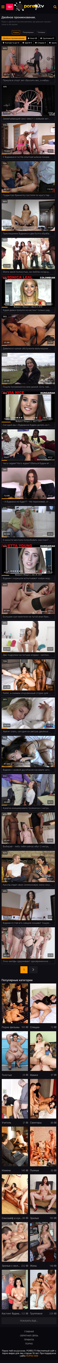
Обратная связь (29, 1335)
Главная (29, 1331)
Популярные (28, 32)
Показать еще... (29, 1320)
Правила (29, 1339)
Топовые (41, 32)
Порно (29, 1343)
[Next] (33, 969)
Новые (16, 32)
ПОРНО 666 (32, 1355)
